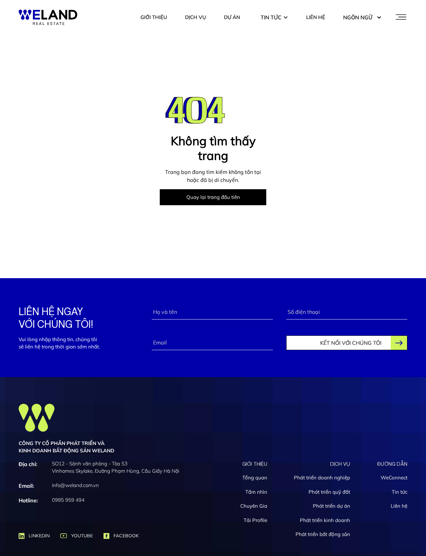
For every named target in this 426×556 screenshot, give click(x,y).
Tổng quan (254, 478)
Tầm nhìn (256, 492)
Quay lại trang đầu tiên (213, 197)
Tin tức (399, 492)
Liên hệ (399, 506)
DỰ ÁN (232, 17)
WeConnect (394, 478)
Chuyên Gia (253, 506)
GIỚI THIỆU (153, 17)
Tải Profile (255, 520)
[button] (274, 17)
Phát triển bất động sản (323, 534)
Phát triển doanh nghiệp (322, 478)
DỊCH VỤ (195, 17)
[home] (48, 17)
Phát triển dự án (331, 506)
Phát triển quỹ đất (329, 492)
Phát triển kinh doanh (325, 520)
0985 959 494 (68, 500)
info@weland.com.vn (75, 485)
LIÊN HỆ (315, 17)
